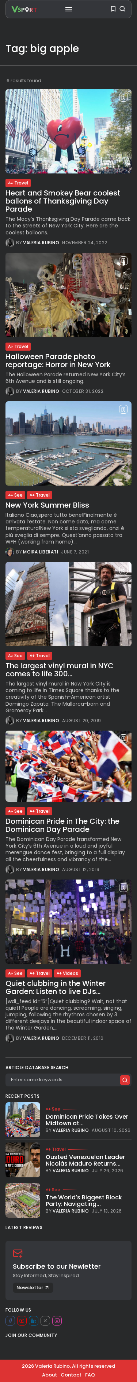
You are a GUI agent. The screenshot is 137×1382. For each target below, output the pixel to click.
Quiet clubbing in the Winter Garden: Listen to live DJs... (55, 987)
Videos (70, 973)
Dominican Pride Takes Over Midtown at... (87, 1119)
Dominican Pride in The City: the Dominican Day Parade (62, 825)
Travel (21, 183)
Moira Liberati (40, 552)
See (18, 495)
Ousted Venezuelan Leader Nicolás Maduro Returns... (85, 1160)
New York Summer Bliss (47, 505)
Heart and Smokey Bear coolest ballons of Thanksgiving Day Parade (62, 201)
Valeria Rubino (41, 243)
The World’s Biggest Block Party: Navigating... (84, 1200)
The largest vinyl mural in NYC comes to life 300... (59, 670)
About (49, 1374)
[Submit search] (125, 1080)
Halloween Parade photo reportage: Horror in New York (58, 360)
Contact (71, 1374)
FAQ (90, 1374)
